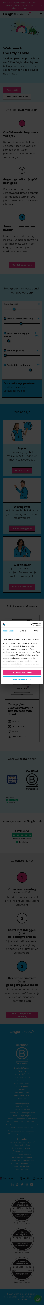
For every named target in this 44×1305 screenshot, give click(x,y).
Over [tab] (36, 631)
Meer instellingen (20, 679)
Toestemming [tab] (8, 631)
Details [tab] (23, 631)
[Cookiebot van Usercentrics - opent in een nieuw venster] (31, 624)
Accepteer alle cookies (22, 672)
